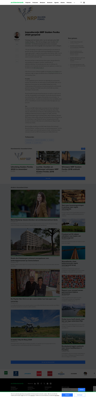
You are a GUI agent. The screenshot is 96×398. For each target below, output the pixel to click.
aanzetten (57, 395)
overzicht (32, 395)
